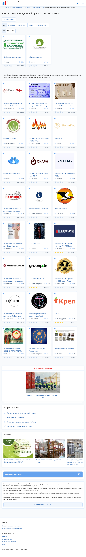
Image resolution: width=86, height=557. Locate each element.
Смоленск (8, 248)
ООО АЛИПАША (35, 244)
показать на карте (41, 25)
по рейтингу (12, 25)
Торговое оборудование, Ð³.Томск (19, 426)
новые (31, 25)
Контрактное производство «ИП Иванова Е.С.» (64, 105)
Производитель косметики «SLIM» (65, 175)
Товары (4, 536)
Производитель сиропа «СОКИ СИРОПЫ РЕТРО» (12, 350)
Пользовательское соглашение (12, 526)
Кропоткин (34, 319)
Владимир (8, 283)
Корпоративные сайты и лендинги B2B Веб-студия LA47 (38, 105)
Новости (4, 544)
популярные (22, 25)
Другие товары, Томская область (44, 7)
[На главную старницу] (2, 7)
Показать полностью (43, 504)
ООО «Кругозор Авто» (11, 174)
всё (4, 25)
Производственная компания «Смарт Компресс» (13, 245)
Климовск (60, 213)
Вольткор (58, 138)
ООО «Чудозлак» (9, 138)
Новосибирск (35, 143)
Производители (7, 539)
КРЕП (57, 314)
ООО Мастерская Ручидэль (65, 349)
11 (23, 213)
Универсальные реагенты (38, 209)
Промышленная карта (9, 542)
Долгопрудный (61, 319)
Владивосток (9, 108)
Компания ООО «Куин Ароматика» (37, 350)
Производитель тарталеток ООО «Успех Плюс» (64, 280)
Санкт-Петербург (36, 213)
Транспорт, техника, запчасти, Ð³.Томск (21, 422)
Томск (28, 7)
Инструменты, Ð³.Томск (16, 418)
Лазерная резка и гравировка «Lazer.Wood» (38, 315)
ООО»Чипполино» (61, 209)
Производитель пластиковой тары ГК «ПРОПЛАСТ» (64, 245)
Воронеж (34, 178)
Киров (59, 143)
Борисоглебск (10, 143)
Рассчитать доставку (13, 474)
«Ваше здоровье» (35, 57)
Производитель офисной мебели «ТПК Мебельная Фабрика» (12, 105)
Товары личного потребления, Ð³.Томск (21, 413)
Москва (33, 108)
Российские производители (13, 7)
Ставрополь (61, 283)
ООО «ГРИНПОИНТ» (36, 279)
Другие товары (36, 7)
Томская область (25, 7)
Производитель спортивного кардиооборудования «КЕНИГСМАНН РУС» (13, 280)
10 (49, 283)
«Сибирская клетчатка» (12, 57)
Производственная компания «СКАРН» (39, 175)
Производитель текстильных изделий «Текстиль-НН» (13, 315)
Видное (7, 178)
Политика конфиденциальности (12, 528)
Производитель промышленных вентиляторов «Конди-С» (12, 210)
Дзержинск (60, 248)
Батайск (33, 248)
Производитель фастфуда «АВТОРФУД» (39, 140)
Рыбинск (8, 213)
